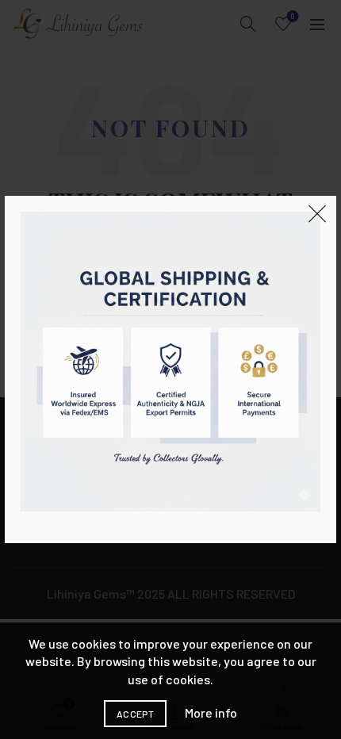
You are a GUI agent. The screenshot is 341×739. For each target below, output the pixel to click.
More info (211, 712)
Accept (135, 713)
